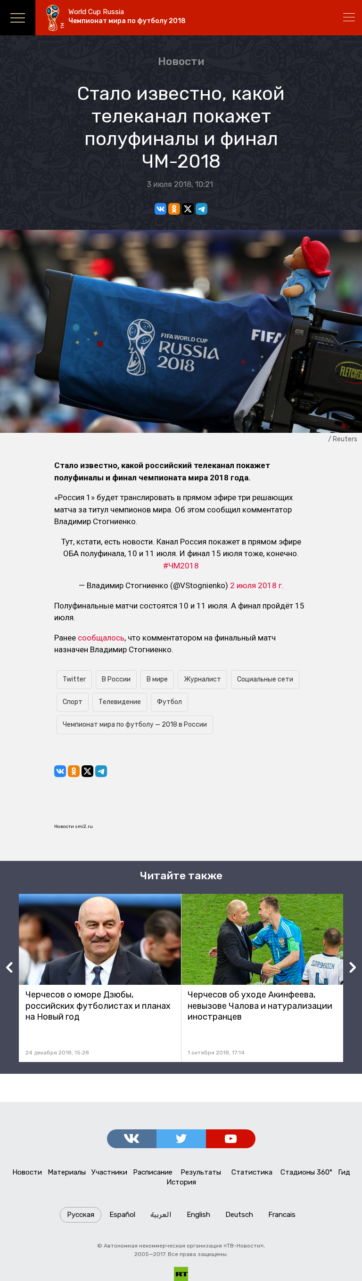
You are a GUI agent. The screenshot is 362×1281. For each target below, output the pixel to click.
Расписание (153, 1172)
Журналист (202, 679)
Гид (344, 1172)
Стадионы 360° (306, 1172)
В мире (157, 679)
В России (116, 679)
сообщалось (101, 637)
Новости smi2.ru (73, 826)
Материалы (67, 1172)
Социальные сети (265, 679)
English (198, 1214)
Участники (109, 1172)
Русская (80, 1214)
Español (122, 1214)
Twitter (74, 679)
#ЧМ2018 (181, 565)
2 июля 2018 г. (257, 585)
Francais (282, 1214)
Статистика (251, 1172)
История (181, 1182)
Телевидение (120, 702)
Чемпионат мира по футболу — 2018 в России (135, 725)
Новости (181, 61)
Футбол (169, 702)
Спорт (72, 702)
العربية (161, 1214)
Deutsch (239, 1214)
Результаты (201, 1172)
